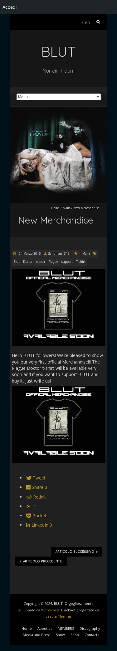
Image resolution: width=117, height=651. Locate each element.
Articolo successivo (75, 552)
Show (60, 634)
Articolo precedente (42, 561)
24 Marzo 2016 (29, 253)
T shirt (80, 261)
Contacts (92, 634)
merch (40, 261)
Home (55, 208)
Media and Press (36, 634)
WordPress (50, 610)
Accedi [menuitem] (9, 7)
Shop (75, 634)
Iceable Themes (58, 616)
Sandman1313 (59, 253)
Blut (16, 261)
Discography (90, 628)
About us (44, 628)
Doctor (27, 261)
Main (66, 208)
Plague (53, 261)
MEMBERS (66, 628)
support (67, 261)
